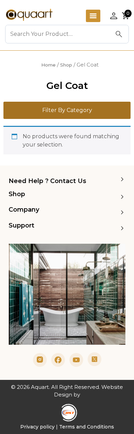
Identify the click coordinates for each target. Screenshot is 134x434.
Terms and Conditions (86, 427)
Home (48, 65)
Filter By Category (67, 110)
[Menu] (93, 16)
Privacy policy (37, 427)
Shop (66, 65)
